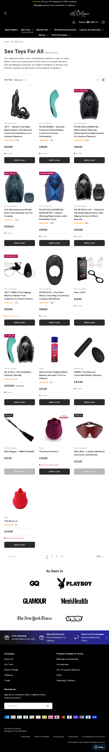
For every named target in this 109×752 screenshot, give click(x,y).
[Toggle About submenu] (47, 35)
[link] (24, 556)
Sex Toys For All (17, 42)
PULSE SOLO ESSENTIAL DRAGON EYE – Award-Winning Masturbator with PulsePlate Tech (53, 214)
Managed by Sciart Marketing (15, 731)
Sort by (8, 79)
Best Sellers (11, 29)
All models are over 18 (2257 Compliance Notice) (86, 742)
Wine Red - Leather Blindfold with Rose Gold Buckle (89, 453)
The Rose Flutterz (48, 451)
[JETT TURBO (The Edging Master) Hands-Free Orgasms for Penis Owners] (19, 270)
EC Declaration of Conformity (94, 737)
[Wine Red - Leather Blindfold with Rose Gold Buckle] (89, 429)
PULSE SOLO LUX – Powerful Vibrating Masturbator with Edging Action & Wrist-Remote (89, 214)
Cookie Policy (73, 737)
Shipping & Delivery (66, 680)
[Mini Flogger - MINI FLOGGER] (19, 429)
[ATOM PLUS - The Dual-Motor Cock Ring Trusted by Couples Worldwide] (54, 270)
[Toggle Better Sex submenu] (50, 29)
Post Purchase (59, 35)
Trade (7, 680)
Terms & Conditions (41, 737)
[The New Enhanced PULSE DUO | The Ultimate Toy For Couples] (19, 187)
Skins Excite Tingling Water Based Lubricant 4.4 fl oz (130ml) (53, 375)
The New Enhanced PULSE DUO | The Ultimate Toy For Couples (18, 212)
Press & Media (11, 669)
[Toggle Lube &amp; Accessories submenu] (102, 29)
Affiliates (8, 675)
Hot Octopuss (16, 729)
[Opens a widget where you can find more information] (99, 747)
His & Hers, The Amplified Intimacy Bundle (17, 374)
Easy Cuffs (79, 292)
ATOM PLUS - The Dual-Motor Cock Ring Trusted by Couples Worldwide (54, 295)
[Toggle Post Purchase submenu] (69, 35)
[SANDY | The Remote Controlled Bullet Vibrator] (89, 349)
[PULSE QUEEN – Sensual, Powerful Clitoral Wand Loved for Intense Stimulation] (54, 104)
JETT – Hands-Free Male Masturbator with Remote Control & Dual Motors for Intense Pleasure (18, 131)
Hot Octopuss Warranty (68, 669)
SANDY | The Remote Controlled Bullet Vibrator (88, 374)
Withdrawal (25, 737)
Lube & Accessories (90, 29)
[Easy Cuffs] (89, 270)
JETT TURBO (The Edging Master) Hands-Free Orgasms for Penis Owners (18, 295)
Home (6, 42)
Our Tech (8, 664)
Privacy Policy (58, 737)
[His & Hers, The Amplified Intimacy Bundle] (19, 349)
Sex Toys (25, 29)
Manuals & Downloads (67, 659)
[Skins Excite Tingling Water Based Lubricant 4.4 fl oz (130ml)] (54, 349)
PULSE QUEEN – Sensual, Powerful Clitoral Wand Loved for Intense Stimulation (52, 131)
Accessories (63, 664)
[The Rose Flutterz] (54, 429)
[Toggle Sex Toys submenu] (32, 29)
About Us (8, 659)
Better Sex (42, 29)
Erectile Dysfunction (65, 29)
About (42, 35)
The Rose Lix (11, 521)
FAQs (59, 675)
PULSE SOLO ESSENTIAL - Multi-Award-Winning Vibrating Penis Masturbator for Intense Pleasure (89, 131)
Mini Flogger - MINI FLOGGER (19, 451)
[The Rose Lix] (19, 498)
